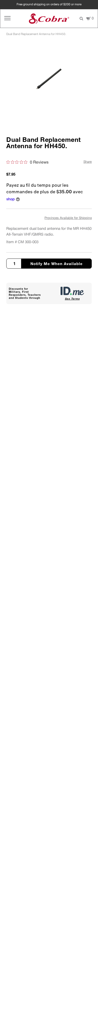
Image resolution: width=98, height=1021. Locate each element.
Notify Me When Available (56, 263)
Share (87, 162)
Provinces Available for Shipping (68, 218)
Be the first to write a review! (49, 415)
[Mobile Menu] (7, 18)
